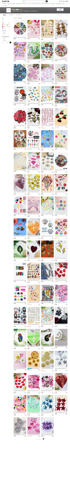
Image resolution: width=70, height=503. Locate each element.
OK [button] (10, 42)
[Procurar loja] (66, 14)
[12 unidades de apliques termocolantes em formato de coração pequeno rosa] (47, 72)
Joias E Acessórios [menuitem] (52, 3)
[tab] (4, 15)
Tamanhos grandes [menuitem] (59, 3)
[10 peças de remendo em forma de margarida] (61, 138)
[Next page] (44, 439)
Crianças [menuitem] (32, 3)
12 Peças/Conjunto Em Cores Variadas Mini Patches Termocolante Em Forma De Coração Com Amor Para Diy (20, 412)
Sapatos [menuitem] (64, 3)
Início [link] (3, 5)
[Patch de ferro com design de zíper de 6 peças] (47, 271)
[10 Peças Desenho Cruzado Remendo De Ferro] (33, 138)
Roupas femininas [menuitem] (18, 3)
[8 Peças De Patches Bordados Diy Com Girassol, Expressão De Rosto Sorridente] (61, 204)
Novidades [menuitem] (8, 3)
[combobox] (18, 18)
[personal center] (59, 1)
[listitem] (17, 11)
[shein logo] (5, 1)
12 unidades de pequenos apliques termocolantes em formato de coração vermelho (20, 390)
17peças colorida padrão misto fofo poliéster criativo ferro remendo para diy (20, 59)
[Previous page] (42, 439)
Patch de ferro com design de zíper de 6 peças (47, 280)
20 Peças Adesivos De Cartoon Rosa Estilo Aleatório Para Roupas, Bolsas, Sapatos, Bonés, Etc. (61, 302)
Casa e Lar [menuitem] (28, 3)
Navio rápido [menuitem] (13, 3)
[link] (61, 1)
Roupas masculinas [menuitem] (37, 3)
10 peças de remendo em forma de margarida (61, 147)
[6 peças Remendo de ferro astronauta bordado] (20, 72)
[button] (65, 1)
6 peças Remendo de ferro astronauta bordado (20, 81)
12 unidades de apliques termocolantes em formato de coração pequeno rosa (47, 81)
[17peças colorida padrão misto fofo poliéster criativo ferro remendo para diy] (20, 50)
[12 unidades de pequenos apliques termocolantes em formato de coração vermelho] (20, 381)
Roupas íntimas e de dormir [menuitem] (45, 3)
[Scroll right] (67, 4)
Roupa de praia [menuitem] (24, 3)
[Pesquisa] (47, 1)
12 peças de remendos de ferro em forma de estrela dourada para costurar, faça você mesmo (61, 346)
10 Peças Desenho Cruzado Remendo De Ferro (34, 147)
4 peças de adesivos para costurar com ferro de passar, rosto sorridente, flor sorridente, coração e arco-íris (20, 368)
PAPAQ (14, 9)
